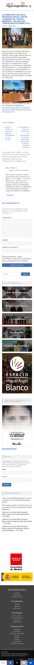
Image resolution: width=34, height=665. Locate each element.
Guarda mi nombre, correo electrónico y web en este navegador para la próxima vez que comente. (16, 259)
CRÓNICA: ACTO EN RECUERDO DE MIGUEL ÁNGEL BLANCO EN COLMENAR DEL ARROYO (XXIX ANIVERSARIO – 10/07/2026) (15, 528)
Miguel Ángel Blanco (17, 590)
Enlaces (17, 637)
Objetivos (17, 606)
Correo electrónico (10, 247)
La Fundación (17, 601)
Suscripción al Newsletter (17, 633)
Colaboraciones (17, 622)
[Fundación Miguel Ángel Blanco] (17, 4)
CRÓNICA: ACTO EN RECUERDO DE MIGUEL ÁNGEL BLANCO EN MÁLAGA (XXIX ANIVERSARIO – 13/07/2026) (17, 521)
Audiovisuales (17, 641)
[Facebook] (10, 662)
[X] (17, 662)
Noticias (11, 122)
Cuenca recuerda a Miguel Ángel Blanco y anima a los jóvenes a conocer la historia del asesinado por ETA (17, 500)
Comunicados (17, 631)
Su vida (17, 592)
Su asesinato (17, 594)
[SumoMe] (30, 662)
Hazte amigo (17, 608)
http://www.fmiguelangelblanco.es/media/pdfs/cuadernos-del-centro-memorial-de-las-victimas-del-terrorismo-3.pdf (17, 110)
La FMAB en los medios (17, 643)
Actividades (17, 613)
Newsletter (17, 629)
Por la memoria (17, 616)
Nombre (5, 240)
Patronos (17, 604)
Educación (17, 620)
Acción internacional (17, 618)
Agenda (17, 639)
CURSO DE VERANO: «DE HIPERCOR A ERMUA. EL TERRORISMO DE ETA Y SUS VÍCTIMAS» (10, 133)
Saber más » (22, 659)
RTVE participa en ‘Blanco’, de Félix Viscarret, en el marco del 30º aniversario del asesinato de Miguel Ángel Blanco (17, 507)
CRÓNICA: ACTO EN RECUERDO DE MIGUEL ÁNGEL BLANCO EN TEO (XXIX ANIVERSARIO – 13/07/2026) (16, 514)
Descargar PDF (9, 449)
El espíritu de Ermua (17, 596)
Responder (10, 195)
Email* (4, 469)
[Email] (23, 662)
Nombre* (5, 476)
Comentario (7, 218)
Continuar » (30, 659)
